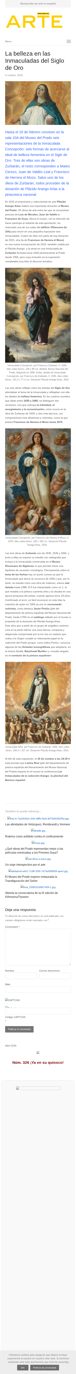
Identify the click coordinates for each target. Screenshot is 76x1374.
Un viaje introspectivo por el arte (25, 864)
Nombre (9, 970)
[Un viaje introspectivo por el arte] (38, 858)
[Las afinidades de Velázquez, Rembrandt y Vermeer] (38, 818)
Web (7, 984)
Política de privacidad (44, 1367)
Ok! (23, 1367)
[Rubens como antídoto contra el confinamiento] (38, 830)
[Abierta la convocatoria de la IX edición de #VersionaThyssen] (38, 887)
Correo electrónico (49, 970)
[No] (67, 1362)
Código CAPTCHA (15, 1017)
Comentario (12, 926)
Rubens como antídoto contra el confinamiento (34, 836)
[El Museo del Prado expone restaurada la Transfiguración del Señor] (38, 871)
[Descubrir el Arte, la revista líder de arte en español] (38, 20)
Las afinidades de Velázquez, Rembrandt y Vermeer (37, 824)
